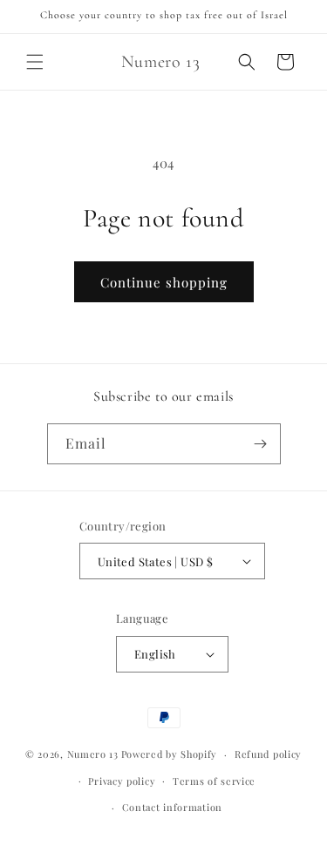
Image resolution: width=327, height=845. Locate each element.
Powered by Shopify (169, 753)
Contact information (172, 807)
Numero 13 (93, 753)
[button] (35, 62)
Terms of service (214, 781)
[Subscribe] (261, 443)
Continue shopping (164, 282)
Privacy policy (121, 781)
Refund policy (268, 753)
